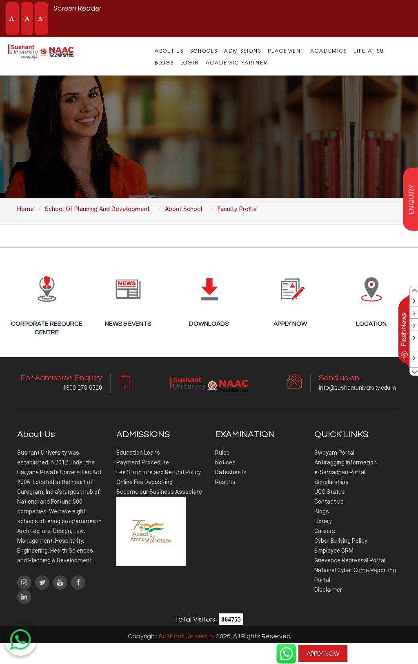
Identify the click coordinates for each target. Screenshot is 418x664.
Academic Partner (236, 62)
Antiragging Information (345, 462)
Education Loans (138, 452)
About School (183, 209)
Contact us (329, 501)
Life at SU (369, 50)
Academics (328, 50)
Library (323, 521)
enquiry (411, 199)
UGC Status (329, 492)
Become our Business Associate (159, 492)
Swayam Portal (334, 452)
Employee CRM (334, 550)
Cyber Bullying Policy (340, 540)
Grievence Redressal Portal (349, 560)
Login (189, 62)
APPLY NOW (323, 653)
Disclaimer (328, 589)
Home (25, 209)
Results (225, 482)
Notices (225, 462)
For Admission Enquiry (387, 648)
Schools (204, 50)
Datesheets (231, 472)
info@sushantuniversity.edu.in (357, 387)
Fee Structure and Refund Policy (158, 472)
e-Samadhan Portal (339, 472)
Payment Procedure (142, 462)
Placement (286, 50)
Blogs (164, 62)
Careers (324, 531)
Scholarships (331, 482)
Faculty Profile (237, 209)
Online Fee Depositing (144, 482)
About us (169, 50)
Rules (222, 452)
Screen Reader (77, 8)
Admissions (242, 50)
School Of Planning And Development (97, 209)
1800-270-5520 (387, 653)
